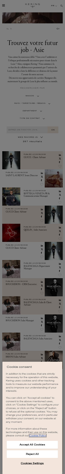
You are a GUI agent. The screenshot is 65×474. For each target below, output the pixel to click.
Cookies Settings (32, 463)
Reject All (32, 454)
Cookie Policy (37, 435)
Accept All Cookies (32, 444)
